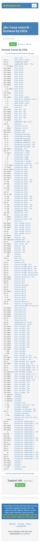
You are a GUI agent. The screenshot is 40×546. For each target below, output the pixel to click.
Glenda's (18, 461)
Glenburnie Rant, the (23, 180)
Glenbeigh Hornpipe (22, 134)
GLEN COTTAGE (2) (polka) (25, 361)
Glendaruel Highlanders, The (26, 432)
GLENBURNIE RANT (21, 211)
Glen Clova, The (21, 244)
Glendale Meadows (21, 407)
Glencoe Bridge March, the (25, 266)
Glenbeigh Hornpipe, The (24, 144)
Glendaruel (18, 419)
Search (13, 44)
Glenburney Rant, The (23, 165)
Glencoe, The (19, 246)
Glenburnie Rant (21, 169)
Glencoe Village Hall (23, 304)
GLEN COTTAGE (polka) (23, 372)
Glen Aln (18, 107)
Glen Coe (18, 258)
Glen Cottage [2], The (23, 363)
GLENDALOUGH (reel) (22, 415)
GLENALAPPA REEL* (21, 62)
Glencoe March (20, 287)
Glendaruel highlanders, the (26, 423)
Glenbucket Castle (22, 155)
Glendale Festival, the (24, 405)
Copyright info (21, 526)
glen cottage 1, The (22, 355)
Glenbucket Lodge (21, 157)
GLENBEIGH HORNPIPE (22, 140)
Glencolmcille (20, 308)
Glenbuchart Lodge (22, 151)
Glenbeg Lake (19, 130)
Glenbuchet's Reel (22, 153)
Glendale (18, 395)
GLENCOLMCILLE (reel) (23, 322)
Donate (21, 485)
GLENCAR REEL (19, 239)
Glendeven (18, 469)
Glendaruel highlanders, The (26, 459)
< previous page (10, 53)
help (29, 44)
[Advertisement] (20, 16)
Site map (21, 524)
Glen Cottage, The (22, 326)
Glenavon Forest (21, 126)
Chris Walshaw (25, 534)
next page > (31, 53)
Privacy (28, 524)
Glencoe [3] (19, 262)
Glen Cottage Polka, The (24, 380)
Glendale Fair (20, 403)
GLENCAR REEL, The (22, 242)
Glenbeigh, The (20, 149)
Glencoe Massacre (21, 301)
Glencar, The (19, 237)
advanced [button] (22, 44)
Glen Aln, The (20, 109)
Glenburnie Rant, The (23, 219)
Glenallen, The (20, 105)
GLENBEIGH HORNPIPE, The (24, 142)
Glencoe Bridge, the (22, 264)
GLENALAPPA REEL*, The (23, 64)
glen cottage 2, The (22, 359)
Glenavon (18, 124)
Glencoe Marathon (21, 285)
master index (21, 53)
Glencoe (17, 254)
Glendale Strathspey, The (25, 409)
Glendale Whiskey (21, 413)
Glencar (17, 235)
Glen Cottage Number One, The (26, 366)
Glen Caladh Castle (22, 223)
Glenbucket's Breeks (22, 161)
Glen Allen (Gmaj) (22, 97)
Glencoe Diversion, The (24, 277)
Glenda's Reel (20, 467)
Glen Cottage (19, 349)
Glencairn (18, 221)
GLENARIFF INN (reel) (23, 122)
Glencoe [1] (19, 260)
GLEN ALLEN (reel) (22, 101)
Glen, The (18, 58)
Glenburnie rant (21, 213)
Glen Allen (18, 66)
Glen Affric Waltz (22, 60)
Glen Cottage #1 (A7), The (25, 357)
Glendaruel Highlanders (24, 421)
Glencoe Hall (19, 279)
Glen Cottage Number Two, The (26, 368)
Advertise (12, 524)
